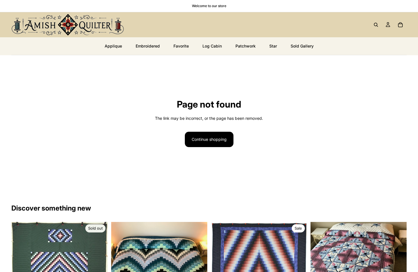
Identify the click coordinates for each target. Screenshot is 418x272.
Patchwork (245, 46)
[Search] (376, 24)
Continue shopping (209, 139)
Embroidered (148, 46)
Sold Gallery (302, 46)
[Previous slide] (319, 258)
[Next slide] (398, 258)
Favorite (181, 46)
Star (273, 46)
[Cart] (400, 24)
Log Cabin (212, 46)
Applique (113, 46)
